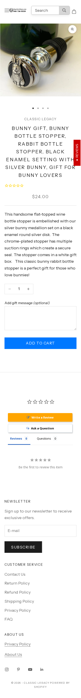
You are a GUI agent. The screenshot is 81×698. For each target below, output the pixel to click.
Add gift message (27, 303)
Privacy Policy (17, 610)
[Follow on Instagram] (6, 669)
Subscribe (23, 547)
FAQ (8, 619)
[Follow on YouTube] (30, 669)
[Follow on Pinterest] (18, 669)
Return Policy (17, 583)
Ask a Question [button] (42, 428)
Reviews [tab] (16, 438)
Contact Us (14, 574)
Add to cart (40, 343)
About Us (13, 654)
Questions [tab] (44, 438)
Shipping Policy (19, 601)
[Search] (64, 10)
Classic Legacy (40, 119)
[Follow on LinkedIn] (42, 669)
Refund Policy (17, 592)
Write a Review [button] (43, 417)
